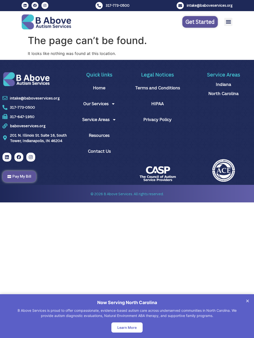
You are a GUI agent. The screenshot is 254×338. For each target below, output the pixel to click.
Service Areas (96, 119)
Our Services (96, 103)
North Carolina (223, 93)
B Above (111, 194)
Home (99, 88)
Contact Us (99, 151)
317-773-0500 (117, 5)
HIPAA (157, 103)
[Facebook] (35, 5)
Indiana (223, 84)
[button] (228, 22)
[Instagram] (44, 5)
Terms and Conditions (157, 88)
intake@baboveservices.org (209, 5)
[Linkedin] (25, 5)
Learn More (127, 327)
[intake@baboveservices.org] (180, 5)
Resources (99, 135)
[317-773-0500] (99, 5)
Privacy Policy (157, 119)
